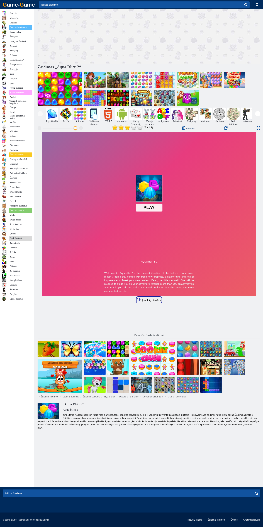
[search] (246, 4)
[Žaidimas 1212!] (118, 385)
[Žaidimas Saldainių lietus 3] (188, 349)
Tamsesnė (190, 128)
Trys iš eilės (109, 396)
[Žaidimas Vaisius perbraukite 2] (188, 80)
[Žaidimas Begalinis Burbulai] (95, 367)
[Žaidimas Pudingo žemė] (188, 98)
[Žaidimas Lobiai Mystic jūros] (164, 98)
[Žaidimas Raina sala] (95, 80)
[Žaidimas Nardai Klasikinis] (188, 367)
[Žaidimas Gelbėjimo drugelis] (71, 349)
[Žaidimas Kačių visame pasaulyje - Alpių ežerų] (60, 376)
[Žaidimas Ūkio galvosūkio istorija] (48, 349)
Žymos (234, 520)
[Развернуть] (258, 128)
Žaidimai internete (50, 396)
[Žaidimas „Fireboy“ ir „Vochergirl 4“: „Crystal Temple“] (141, 385)
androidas (180, 396)
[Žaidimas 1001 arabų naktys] (211, 349)
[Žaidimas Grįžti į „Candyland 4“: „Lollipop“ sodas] (118, 349)
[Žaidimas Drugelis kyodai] (164, 385)
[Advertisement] (93, 36)
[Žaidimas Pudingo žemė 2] (164, 80)
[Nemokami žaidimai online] (19, 5)
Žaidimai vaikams (91, 396)
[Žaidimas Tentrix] (211, 385)
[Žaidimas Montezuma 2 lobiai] (118, 80)
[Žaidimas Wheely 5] (234, 349)
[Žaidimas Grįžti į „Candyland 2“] (60, 89)
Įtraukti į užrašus (151, 300)
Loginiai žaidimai (70, 396)
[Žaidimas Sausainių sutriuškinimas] (153, 358)
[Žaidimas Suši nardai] (211, 367)
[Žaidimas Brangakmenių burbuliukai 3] (141, 80)
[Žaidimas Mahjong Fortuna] (234, 367)
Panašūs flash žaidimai (149, 335)
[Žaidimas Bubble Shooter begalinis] (118, 367)
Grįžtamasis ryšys (251, 520)
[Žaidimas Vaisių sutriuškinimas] (188, 385)
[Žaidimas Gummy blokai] (95, 98)
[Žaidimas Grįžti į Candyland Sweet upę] (95, 349)
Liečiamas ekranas (151, 396)
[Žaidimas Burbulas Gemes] (95, 385)
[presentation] (40, 113)
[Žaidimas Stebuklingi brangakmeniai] (234, 80)
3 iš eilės (133, 396)
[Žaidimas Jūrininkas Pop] (211, 80)
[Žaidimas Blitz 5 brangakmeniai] (141, 98)
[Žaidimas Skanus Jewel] (118, 98)
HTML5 (168, 396)
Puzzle (122, 396)
